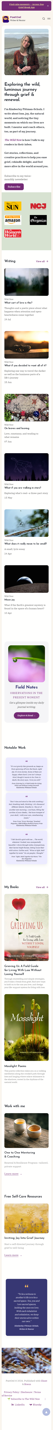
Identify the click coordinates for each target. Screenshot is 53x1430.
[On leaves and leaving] (26, 418)
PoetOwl (15, 17)
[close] (48, 6)
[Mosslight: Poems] (26, 1040)
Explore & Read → (27, 715)
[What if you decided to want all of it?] (26, 357)
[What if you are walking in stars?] (26, 476)
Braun (27, 1384)
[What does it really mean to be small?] (26, 532)
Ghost (44, 1380)
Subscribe (14, 186)
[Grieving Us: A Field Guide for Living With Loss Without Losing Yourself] (26, 942)
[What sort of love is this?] (26, 295)
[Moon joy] (26, 590)
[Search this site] (44, 18)
